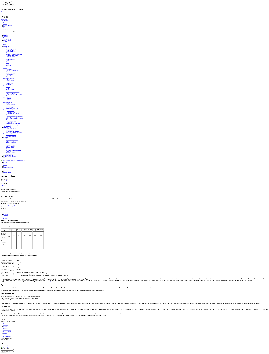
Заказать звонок (4, 19)
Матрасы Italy (9, 154)
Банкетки (8, 65)
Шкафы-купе (9, 69)
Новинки (5, 37)
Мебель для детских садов (12, 124)
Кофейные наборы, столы (12, 108)
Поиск (4, 44)
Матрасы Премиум (10, 152)
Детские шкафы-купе (11, 112)
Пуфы (7, 66)
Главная (5, 162)
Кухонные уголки (10, 104)
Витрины (8, 84)
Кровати (8, 88)
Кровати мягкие (10, 89)
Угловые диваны (10, 47)
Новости (5, 333)
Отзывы (5, 27)
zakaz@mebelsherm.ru (6, 345)
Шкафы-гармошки (10, 73)
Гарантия (5, 218)
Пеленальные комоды (11, 121)
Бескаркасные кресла (11, 135)
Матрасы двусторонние (11, 142)
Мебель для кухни (7, 102)
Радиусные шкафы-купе (12, 70)
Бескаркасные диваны (11, 136)
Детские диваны (10, 58)
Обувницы (8, 99)
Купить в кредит (7, 43)
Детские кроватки (10, 114)
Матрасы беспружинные (12, 143)
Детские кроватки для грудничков (14, 116)
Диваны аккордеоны (11, 51)
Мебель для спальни (8, 85)
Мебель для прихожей (8, 97)
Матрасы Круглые (10, 145)
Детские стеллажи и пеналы (13, 123)
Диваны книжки (10, 50)
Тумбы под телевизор (11, 82)
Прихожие (8, 98)
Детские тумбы (9, 122)
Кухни (7, 103)
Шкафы (5, 68)
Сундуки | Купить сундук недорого (14, 94)
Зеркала (8, 95)
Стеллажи (8, 75)
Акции (5, 24)
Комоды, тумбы (10, 80)
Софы (7, 60)
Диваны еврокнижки (11, 49)
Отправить (3, 352)
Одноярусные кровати (11, 117)
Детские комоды (10, 119)
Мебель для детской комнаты (10, 109)
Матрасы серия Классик (12, 140)
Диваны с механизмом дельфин (13, 52)
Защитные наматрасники (12, 148)
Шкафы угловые (10, 74)
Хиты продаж (14, 157)
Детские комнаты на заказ (12, 131)
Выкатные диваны (10, 56)
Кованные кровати (10, 90)
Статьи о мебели (7, 39)
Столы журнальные (11, 93)
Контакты (5, 29)
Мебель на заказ (7, 127)
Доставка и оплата (7, 25)
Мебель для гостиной (8, 78)
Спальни (8, 87)
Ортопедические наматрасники (13, 150)
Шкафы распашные (10, 71)
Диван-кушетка (10, 61)
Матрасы (5, 137)
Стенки (8, 79)
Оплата (5, 216)
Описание (5, 214)
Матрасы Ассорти (10, 141)
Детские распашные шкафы (12, 113)
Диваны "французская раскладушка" (15, 54)
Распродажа (13, 156)
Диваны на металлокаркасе (12, 55)
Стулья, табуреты (10, 107)
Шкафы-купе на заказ (11, 128)
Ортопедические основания (12, 92)
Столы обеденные (10, 106)
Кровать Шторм (7, 172)
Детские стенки (10, 111)
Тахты (7, 63)
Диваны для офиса (10, 59)
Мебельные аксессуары (11, 100)
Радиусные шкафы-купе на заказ (14, 132)
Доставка (5, 36)
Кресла (8, 64)
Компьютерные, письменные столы (14, 118)
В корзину (3, 185)
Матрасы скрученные (11, 146)
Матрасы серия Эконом (11, 138)
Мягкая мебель (6, 46)
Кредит (5, 26)
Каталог (5, 34)
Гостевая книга (7, 40)
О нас (4, 22)
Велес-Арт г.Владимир (14, 205)
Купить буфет (9, 83)
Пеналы (8, 76)
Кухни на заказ (9, 130)
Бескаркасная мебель (8, 133)
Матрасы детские (10, 147)
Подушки (8, 151)
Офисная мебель (7, 126)
